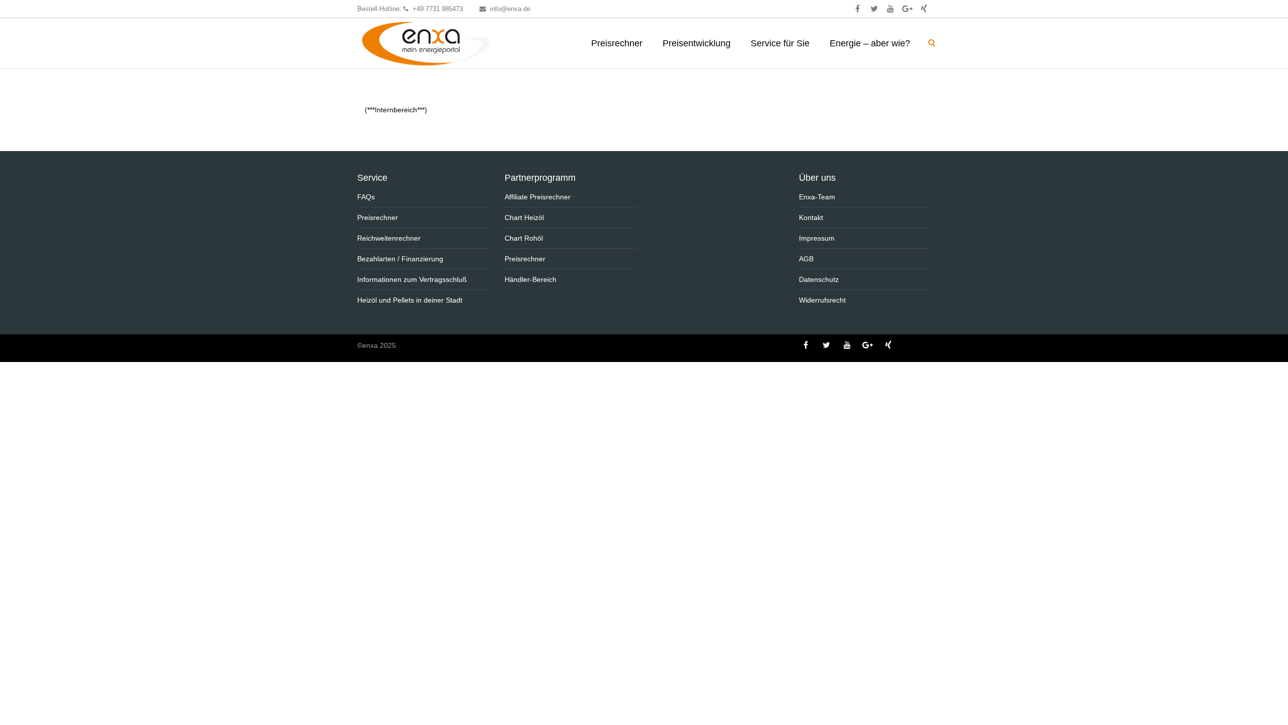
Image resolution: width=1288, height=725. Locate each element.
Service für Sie (780, 43)
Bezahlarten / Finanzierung (400, 259)
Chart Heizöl (524, 217)
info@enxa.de (510, 9)
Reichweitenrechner (389, 238)
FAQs (366, 197)
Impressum (817, 238)
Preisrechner (616, 43)
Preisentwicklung (697, 43)
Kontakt (811, 217)
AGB (806, 259)
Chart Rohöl (524, 238)
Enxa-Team (817, 197)
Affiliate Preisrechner (538, 197)
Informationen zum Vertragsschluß (412, 279)
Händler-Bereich (530, 279)
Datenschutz (819, 279)
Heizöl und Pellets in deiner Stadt (409, 300)
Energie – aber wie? (870, 43)
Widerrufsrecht (822, 300)
